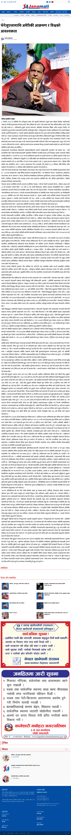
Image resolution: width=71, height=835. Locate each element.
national (67, 15)
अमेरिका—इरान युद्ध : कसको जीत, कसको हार (19, 584)
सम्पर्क (4, 833)
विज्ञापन (17, 833)
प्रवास (39, 12)
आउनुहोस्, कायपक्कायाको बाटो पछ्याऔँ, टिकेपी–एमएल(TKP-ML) (54, 584)
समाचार (8, 12)
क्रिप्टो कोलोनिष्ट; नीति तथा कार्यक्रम (16, 603)
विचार (15, 12)
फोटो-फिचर (45, 12)
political (17, 15)
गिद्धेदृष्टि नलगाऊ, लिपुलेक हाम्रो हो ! (51, 603)
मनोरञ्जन (34, 12)
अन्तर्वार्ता (21, 12)
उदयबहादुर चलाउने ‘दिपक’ (41, 15)
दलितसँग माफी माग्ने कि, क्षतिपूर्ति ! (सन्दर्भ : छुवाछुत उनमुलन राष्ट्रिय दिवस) (57, 594)
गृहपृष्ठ (3, 12)
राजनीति (28, 12)
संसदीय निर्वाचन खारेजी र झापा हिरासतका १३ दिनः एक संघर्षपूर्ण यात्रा (56, 613)
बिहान (33, 15)
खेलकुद (27, 15)
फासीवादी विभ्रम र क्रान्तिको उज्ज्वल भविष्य (18, 593)
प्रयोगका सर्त (22, 833)
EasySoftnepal (66, 833)
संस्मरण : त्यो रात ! (13, 613)
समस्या (50, 15)
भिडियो (52, 12)
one (62, 15)
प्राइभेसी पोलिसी (10, 833)
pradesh (56, 15)
